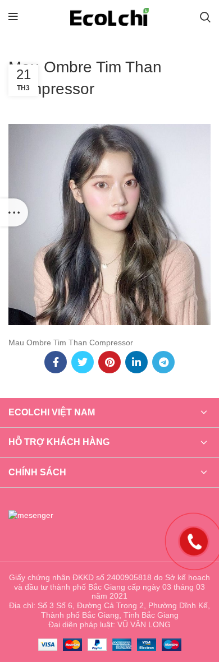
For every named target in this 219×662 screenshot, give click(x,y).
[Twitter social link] (82, 362)
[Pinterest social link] (109, 362)
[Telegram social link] (163, 362)
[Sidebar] (14, 212)
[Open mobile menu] (13, 17)
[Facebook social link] (55, 362)
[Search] (205, 17)
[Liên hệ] (193, 541)
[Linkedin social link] (136, 362)
